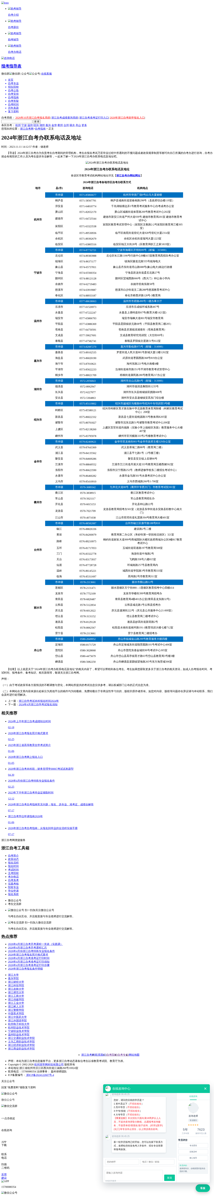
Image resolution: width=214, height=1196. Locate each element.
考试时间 (13, 869)
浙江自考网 (26, 128)
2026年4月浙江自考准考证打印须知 (28, 961)
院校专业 (13, 887)
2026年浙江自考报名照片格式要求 (28, 954)
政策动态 (13, 859)
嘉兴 (48, 125)
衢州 (60, 125)
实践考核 (13, 883)
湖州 (42, 125)
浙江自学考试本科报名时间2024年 (39, 701)
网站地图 (134, 1054)
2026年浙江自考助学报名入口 (127, 117)
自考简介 (13, 855)
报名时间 (13, 866)
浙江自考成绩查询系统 (64, 117)
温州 (30, 125)
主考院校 (13, 873)
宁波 (24, 125)
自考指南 (40, 128)
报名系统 (13, 894)
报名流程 (13, 862)
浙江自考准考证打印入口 (94, 117)
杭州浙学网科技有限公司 (49, 1064)
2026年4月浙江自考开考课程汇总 (27, 947)
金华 (54, 125)
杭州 (18, 125)
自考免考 (13, 880)
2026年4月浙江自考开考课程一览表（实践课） (35, 944)
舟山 (78, 125)
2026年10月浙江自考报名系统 (32, 117)
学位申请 (13, 890)
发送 (169, 1177)
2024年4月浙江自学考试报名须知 (38, 704)
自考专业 (123, 1054)
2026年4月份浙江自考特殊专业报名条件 (31, 951)
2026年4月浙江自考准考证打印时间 (28, 958)
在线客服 (46, 73)
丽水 (72, 125)
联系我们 (100, 1054)
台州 (66, 125)
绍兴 (36, 125)
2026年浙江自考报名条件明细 (25, 968)
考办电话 (13, 876)
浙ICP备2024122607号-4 (40, 1075)
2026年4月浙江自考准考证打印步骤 (28, 965)
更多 (84, 125)
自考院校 (111, 1054)
